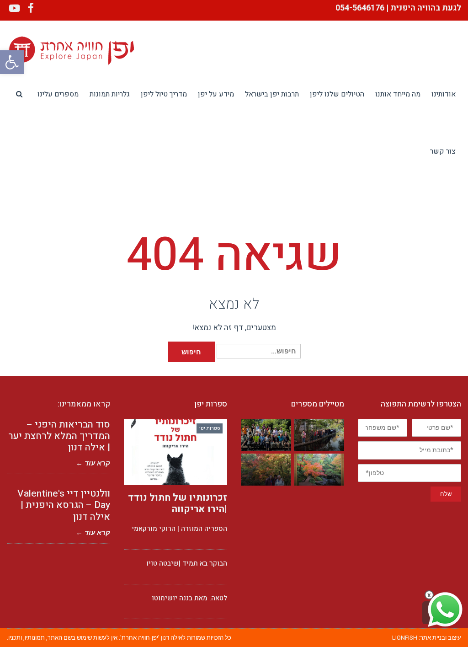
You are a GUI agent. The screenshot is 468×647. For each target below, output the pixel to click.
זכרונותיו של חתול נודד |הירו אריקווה (177, 503)
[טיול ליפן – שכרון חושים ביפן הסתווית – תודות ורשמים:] (319, 435)
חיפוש (191, 352)
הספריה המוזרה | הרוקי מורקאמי (179, 529)
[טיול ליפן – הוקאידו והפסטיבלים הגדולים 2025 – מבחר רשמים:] (266, 435)
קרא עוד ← (93, 463)
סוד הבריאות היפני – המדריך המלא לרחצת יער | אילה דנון (59, 436)
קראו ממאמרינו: (84, 404)
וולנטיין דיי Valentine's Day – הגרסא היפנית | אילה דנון (63, 505)
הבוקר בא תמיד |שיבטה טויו (186, 563)
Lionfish (404, 637)
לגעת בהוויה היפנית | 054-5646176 (397, 8)
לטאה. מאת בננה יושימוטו (189, 598)
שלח (446, 494)
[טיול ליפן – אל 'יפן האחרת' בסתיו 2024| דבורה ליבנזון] (319, 470)
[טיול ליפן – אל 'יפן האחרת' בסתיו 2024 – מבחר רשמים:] (266, 470)
